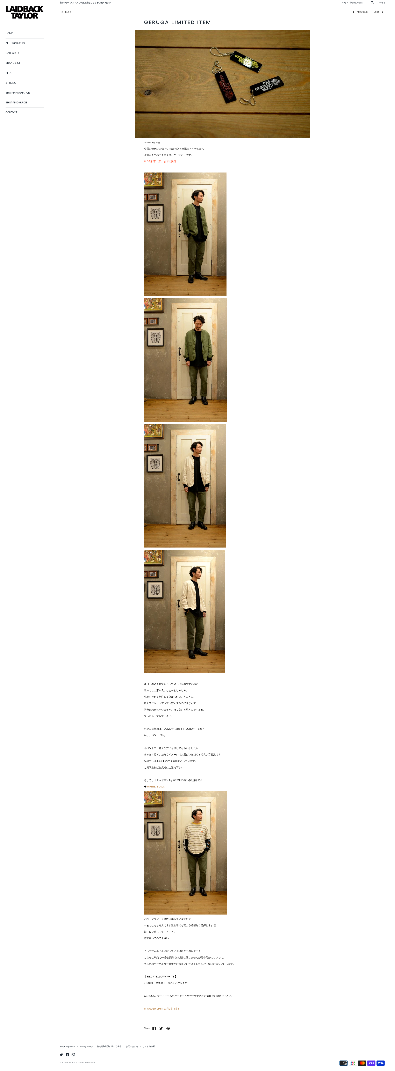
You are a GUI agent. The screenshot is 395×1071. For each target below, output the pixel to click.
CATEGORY (12, 53)
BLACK (161, 786)
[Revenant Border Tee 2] (185, 793)
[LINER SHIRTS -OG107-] (185, 174)
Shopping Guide (67, 1046)
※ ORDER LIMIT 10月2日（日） (162, 1008)
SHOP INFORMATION (18, 92)
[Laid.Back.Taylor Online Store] (24, 12)
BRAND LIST (13, 62)
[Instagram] (73, 1054)
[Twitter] (61, 1054)
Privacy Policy (86, 1046)
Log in (345, 2)
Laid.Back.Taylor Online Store (81, 1062)
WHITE (151, 786)
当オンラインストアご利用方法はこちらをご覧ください (85, 2)
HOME (9, 33)
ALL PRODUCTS (15, 43)
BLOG (9, 73)
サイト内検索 (149, 1046)
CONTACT (11, 112)
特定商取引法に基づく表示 (109, 1046)
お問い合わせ (132, 1046)
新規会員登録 (356, 2)
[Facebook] (67, 1054)
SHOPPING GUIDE (16, 102)
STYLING (11, 82)
